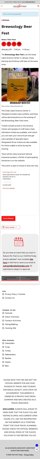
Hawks (8, 362)
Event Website (8, 218)
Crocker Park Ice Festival (31, 278)
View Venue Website (9, 188)
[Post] (14, 43)
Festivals (8, 313)
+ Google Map (7, 182)
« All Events (5, 20)
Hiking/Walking (11, 324)
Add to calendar (10, 227)
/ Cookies (21, 294)
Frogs (7, 347)
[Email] (19, 43)
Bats (7, 366)
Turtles (8, 351)
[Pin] (4, 43)
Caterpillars (9, 343)
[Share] (9, 43)
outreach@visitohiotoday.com (16, 266)
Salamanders (10, 354)
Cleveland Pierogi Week (9, 278)
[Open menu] (1, 6)
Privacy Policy (11, 294)
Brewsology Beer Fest (9, 172)
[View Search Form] (38, 6)
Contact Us (10, 298)
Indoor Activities (12, 317)
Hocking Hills (10, 328)
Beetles (8, 358)
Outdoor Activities (13, 320)
